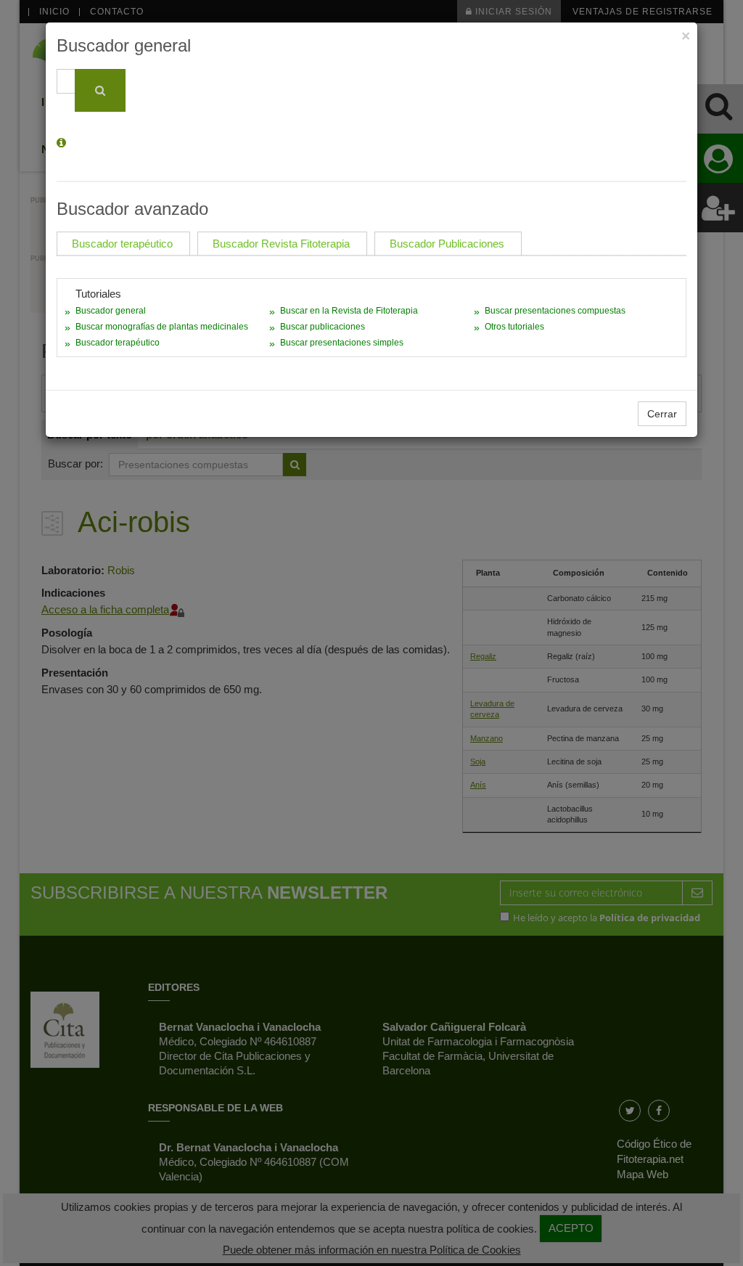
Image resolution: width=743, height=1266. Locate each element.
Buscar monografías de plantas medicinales (161, 327)
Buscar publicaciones (322, 327)
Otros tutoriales (514, 327)
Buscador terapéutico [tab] (122, 243)
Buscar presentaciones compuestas (555, 311)
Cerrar (662, 414)
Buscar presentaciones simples (341, 343)
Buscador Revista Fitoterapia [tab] (281, 243)
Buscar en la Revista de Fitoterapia (349, 311)
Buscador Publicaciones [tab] (447, 243)
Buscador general (110, 311)
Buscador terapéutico (117, 343)
